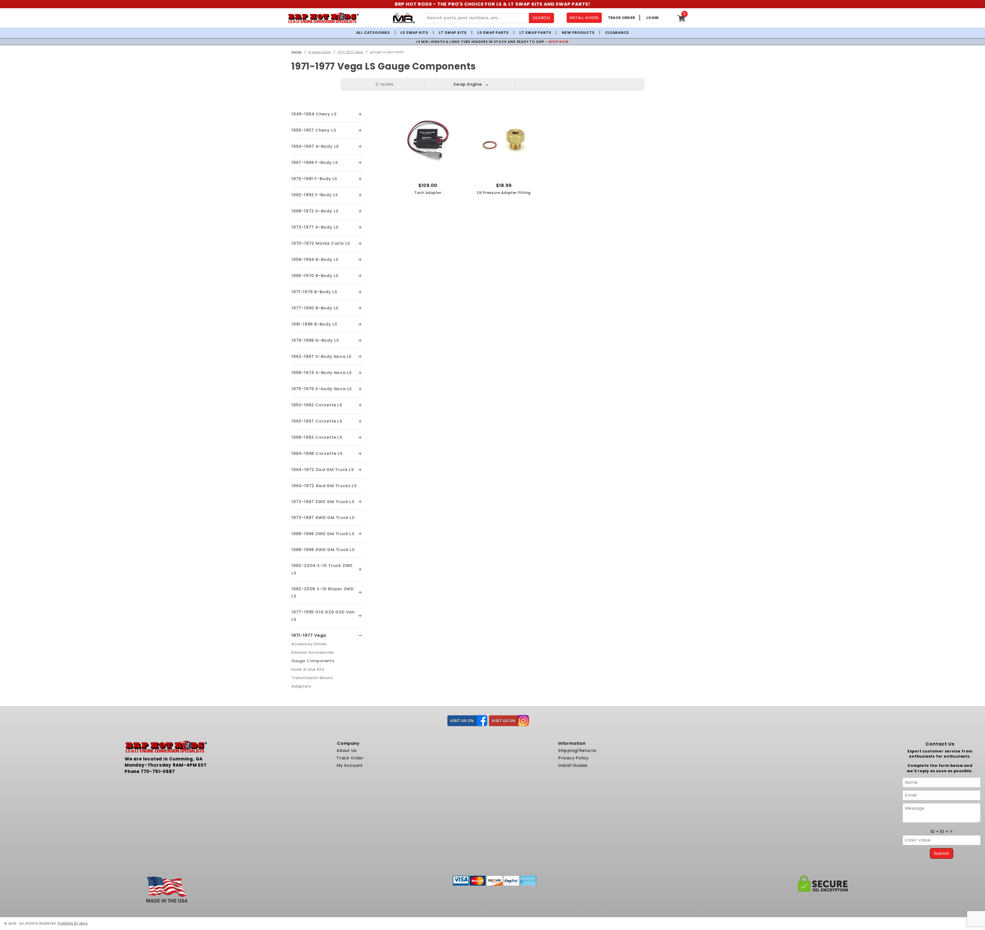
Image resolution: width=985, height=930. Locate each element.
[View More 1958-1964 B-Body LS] (360, 260)
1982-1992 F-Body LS (314, 195)
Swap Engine (467, 84)
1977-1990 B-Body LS (315, 308)
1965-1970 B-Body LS (315, 276)
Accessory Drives (309, 644)
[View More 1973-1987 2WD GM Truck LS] (360, 502)
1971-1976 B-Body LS (314, 292)
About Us (346, 750)
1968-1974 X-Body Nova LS (321, 373)
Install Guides (573, 765)
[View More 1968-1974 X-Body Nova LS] (360, 373)
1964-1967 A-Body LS (315, 146)
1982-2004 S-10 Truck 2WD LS (322, 569)
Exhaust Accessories (312, 652)
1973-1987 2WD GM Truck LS (322, 502)
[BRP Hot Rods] (323, 18)
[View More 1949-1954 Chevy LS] (360, 114)
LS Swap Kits (414, 32)
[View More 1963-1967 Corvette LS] (360, 421)
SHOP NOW (558, 42)
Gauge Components (312, 660)
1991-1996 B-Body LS (314, 324)
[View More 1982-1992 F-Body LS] (360, 195)
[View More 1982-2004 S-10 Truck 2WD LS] (360, 569)
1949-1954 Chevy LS (314, 114)
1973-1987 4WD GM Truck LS (323, 518)
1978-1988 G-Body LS (315, 340)
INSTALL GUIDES (584, 17)
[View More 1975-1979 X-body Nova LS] (360, 389)
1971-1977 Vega (308, 635)
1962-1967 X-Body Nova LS (321, 356)
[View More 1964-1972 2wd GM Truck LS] (360, 470)
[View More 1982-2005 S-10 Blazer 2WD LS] (360, 592)
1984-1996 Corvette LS (317, 453)
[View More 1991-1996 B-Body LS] (360, 324)
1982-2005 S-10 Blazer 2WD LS (322, 592)
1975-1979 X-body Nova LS (321, 389)
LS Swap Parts (493, 32)
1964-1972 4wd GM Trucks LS (324, 486)
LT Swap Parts (535, 32)
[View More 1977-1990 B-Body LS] (360, 308)
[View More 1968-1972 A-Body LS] (360, 211)
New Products (578, 32)
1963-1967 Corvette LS (316, 421)
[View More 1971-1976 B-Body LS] (360, 292)
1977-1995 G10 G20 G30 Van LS (323, 615)
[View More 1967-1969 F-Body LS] (360, 163)
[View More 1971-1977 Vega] (360, 636)
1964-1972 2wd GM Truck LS (322, 470)
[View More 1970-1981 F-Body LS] (360, 179)
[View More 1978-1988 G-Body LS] (360, 341)
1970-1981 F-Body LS (314, 179)
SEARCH (541, 18)
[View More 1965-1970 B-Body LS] (360, 276)
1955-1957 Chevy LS (313, 130)
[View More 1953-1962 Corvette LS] (360, 405)
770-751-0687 (158, 771)
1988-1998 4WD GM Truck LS (323, 550)
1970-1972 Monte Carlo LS (320, 243)
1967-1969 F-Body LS (314, 162)
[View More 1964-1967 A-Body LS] (360, 147)
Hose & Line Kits (307, 669)
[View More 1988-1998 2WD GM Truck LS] (360, 534)
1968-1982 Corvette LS (316, 437)
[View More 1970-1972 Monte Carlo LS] (360, 244)
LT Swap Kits (453, 32)
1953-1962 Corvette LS (316, 405)
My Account (350, 765)
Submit (941, 853)
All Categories (373, 32)
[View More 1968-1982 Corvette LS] (360, 438)
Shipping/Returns (577, 750)
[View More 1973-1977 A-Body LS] (360, 227)
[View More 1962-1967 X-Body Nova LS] (360, 357)
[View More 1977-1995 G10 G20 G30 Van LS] (360, 616)
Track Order (350, 758)
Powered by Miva (73, 923)
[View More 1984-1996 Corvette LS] (360, 454)
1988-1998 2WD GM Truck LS (322, 534)
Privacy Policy (573, 758)
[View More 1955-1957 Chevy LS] (360, 130)
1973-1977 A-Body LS (315, 227)
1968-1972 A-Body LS (315, 211)
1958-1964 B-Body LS (315, 259)
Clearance (617, 32)
